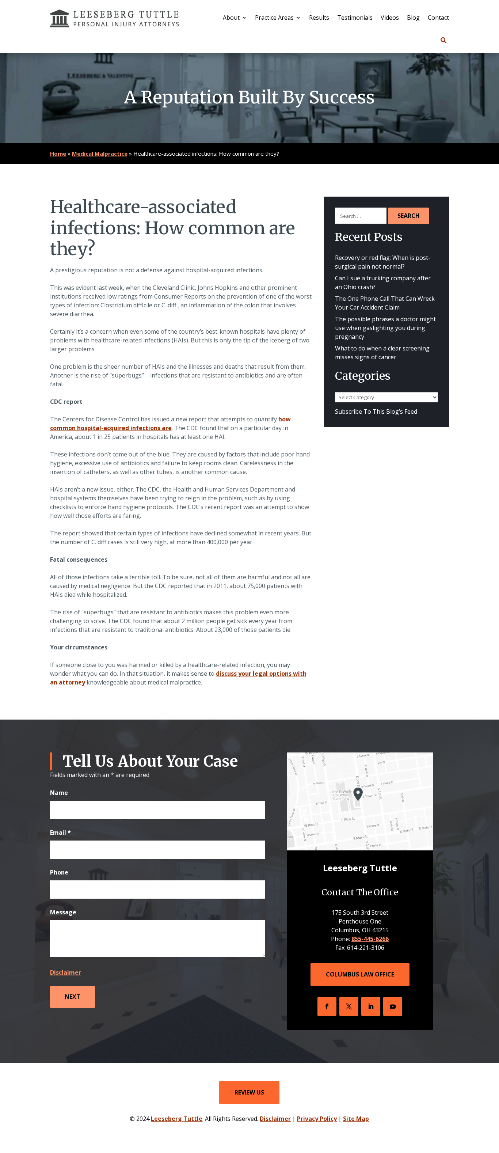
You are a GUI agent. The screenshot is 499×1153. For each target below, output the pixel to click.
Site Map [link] (356, 1119)
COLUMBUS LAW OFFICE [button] (360, 974)
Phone (59, 872)
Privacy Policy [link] (317, 1119)
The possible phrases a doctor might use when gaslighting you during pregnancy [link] (385, 328)
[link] (114, 18)
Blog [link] (413, 18)
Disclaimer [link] (275, 1119)
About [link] (231, 18)
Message (63, 912)
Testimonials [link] (355, 18)
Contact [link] (438, 18)
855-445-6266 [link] (370, 939)
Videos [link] (390, 18)
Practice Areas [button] (274, 18)
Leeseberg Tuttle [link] (176, 1119)
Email (60, 832)
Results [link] (319, 18)
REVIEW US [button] (249, 1092)
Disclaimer (65, 972)
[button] (326, 1006)
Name (59, 793)
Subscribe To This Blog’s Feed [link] (376, 411)
